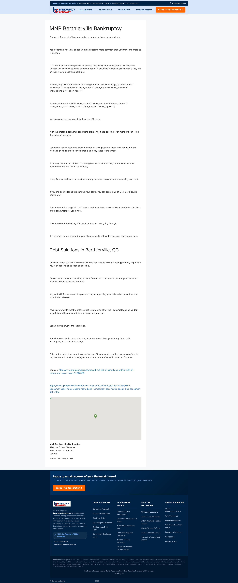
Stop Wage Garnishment (102, 523)
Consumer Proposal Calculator (125, 534)
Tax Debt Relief (99, 518)
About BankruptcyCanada (173, 509)
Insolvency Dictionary (174, 532)
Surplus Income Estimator (123, 540)
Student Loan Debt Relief (100, 528)
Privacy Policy (171, 541)
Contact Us (169, 537)
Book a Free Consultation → (170, 10)
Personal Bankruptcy (101, 513)
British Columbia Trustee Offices (151, 522)
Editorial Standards (173, 521)
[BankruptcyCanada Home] (62, 504)
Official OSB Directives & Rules (127, 520)
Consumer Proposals (101, 509)
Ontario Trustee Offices (150, 516)
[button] (95, 416)
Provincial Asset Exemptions (123, 512)
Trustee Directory (179, 3)
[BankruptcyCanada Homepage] (64, 10)
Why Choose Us (171, 516)
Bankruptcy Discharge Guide (102, 535)
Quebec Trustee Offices (150, 533)
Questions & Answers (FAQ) (173, 526)
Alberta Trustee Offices (150, 528)
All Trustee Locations (149, 512)
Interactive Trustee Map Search (150, 538)
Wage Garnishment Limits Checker (124, 547)
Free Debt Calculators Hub (126, 526)
